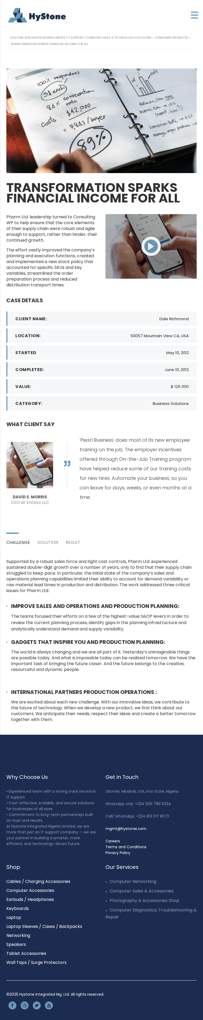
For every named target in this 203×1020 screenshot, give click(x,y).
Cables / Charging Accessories (38, 881)
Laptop (13, 917)
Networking (18, 935)
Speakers (16, 944)
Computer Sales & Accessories (142, 891)
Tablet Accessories (26, 953)
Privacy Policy (117, 852)
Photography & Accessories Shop (144, 900)
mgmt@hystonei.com (125, 828)
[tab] (22, 539)
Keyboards (17, 908)
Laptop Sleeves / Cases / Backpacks (44, 926)
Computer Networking (133, 881)
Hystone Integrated (37, 994)
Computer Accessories (30, 890)
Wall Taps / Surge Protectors (36, 962)
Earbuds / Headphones (30, 899)
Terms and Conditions (125, 847)
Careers (112, 841)
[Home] (37, 15)
